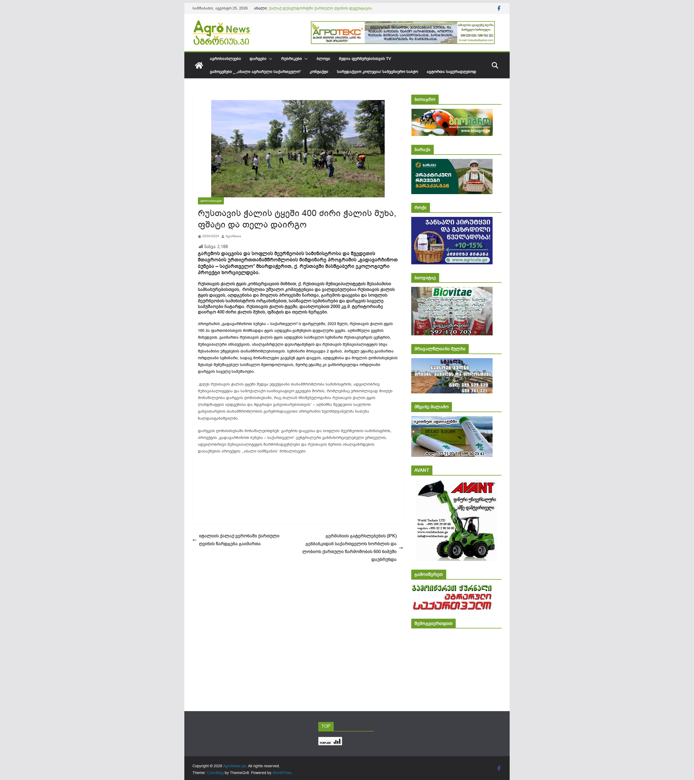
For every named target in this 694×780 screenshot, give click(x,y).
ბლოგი (323, 58)
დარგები (258, 58)
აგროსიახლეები (225, 58)
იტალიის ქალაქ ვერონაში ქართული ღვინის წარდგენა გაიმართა (239, 540)
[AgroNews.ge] (198, 65)
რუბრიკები (291, 58)
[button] (269, 59)
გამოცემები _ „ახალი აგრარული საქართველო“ (255, 71)
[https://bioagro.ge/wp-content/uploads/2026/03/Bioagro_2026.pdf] (452, 112)
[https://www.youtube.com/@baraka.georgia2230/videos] (452, 162)
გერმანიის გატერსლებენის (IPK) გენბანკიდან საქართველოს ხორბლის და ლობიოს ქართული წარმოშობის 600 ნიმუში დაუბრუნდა (349, 547)
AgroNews (233, 236)
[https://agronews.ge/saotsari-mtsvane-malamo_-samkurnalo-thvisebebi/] (452, 419)
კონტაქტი (319, 71)
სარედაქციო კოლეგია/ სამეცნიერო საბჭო (377, 71)
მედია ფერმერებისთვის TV (365, 58)
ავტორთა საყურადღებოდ (451, 71)
